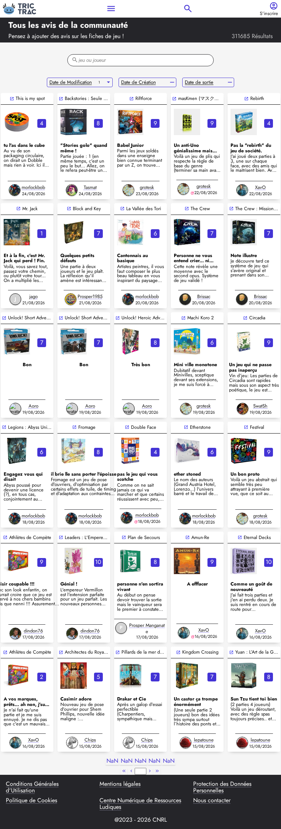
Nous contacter (212, 800)
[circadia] (244, 341)
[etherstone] (187, 451)
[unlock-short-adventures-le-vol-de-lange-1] (73, 341)
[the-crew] (187, 232)
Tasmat (90, 187)
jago (33, 296)
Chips (90, 739)
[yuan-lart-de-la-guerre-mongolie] (244, 675)
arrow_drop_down (108, 82)
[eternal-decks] (244, 561)
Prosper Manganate (147, 628)
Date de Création (138, 82)
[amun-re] (187, 561)
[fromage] (73, 451)
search (188, 8)
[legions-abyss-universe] (17, 451)
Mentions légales (120, 784)
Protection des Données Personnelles (222, 787)
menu (111, 8)
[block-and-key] (73, 232)
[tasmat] (72, 190)
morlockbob (33, 187)
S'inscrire (269, 13)
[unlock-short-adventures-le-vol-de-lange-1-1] (17, 341)
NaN (112, 761)
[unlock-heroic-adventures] (130, 341)
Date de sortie (199, 82)
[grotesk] (128, 190)
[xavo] (242, 190)
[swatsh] (242, 408)
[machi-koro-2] (187, 341)
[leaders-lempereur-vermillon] (73, 561)
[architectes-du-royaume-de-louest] (73, 675)
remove (172, 82)
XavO (260, 187)
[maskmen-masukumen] (187, 122)
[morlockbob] (14, 190)
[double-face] (130, 451)
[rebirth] (244, 122)
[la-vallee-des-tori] (130, 232)
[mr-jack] (17, 232)
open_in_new (12, 98)
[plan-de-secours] (130, 561)
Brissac (203, 296)
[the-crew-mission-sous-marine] (244, 232)
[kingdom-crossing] (187, 675)
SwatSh (260, 405)
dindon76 (33, 630)
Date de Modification (70, 82)
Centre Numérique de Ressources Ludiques (140, 804)
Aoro (33, 405)
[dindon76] (15, 633)
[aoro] (15, 408)
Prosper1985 (90, 296)
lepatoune (204, 739)
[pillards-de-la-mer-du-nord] (130, 675)
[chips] (72, 742)
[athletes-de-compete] (17, 561)
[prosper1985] (70, 299)
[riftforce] (130, 122)
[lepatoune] (185, 742)
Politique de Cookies (31, 800)
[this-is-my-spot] (17, 122)
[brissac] (185, 299)
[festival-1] (244, 451)
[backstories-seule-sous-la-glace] (73, 122)
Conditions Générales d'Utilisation (32, 787)
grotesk (147, 187)
